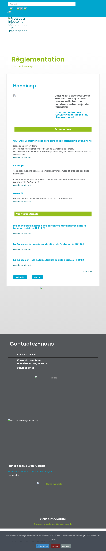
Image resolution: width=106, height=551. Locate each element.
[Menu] (97, 25)
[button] (11, 13)
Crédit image (88, 271)
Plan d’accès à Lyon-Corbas (26, 466)
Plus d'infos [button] (66, 546)
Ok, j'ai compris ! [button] (42, 546)
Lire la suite (13, 475)
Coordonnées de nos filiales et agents (53, 524)
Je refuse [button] (55, 546)
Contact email (26, 367)
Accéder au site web (22, 157)
